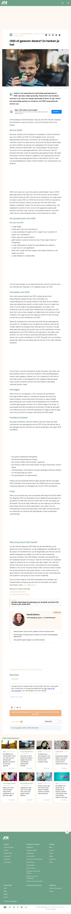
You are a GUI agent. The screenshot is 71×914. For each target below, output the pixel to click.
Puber (51, 862)
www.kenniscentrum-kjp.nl (19, 594)
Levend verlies (30, 856)
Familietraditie (30, 865)
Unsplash (65, 88)
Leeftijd (51, 844)
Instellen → (56, 112)
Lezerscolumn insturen (33, 885)
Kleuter (51, 856)
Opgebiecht (29, 847)
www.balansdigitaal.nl (18, 591)
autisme (33, 585)
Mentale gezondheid (26, 34)
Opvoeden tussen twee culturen (33, 872)
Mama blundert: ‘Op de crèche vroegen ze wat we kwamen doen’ (34, 631)
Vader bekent (30, 853)
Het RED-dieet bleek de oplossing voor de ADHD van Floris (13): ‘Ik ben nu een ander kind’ (35, 603)
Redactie (15, 34)
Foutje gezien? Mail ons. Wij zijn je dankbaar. (26, 669)
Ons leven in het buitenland (34, 859)
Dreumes (51, 850)
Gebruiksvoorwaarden (55, 888)
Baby (50, 847)
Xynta (54, 909)
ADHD (25, 585)
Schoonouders (30, 868)
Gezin (5, 891)
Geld (5, 888)
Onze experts (7, 862)
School (6, 897)
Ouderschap (8, 885)
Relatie (6, 894)
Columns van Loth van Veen (34, 881)
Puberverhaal (30, 862)
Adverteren (7, 859)
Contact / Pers (8, 853)
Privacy (51, 891)
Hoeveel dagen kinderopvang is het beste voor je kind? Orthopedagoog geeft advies (36, 636)
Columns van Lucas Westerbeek (32, 877)
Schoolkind (52, 859)
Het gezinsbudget (31, 850)
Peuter (51, 853)
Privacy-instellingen (10, 901)
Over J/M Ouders (8, 847)
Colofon (6, 850)
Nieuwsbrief (7, 856)
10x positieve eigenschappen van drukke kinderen (29, 640)
